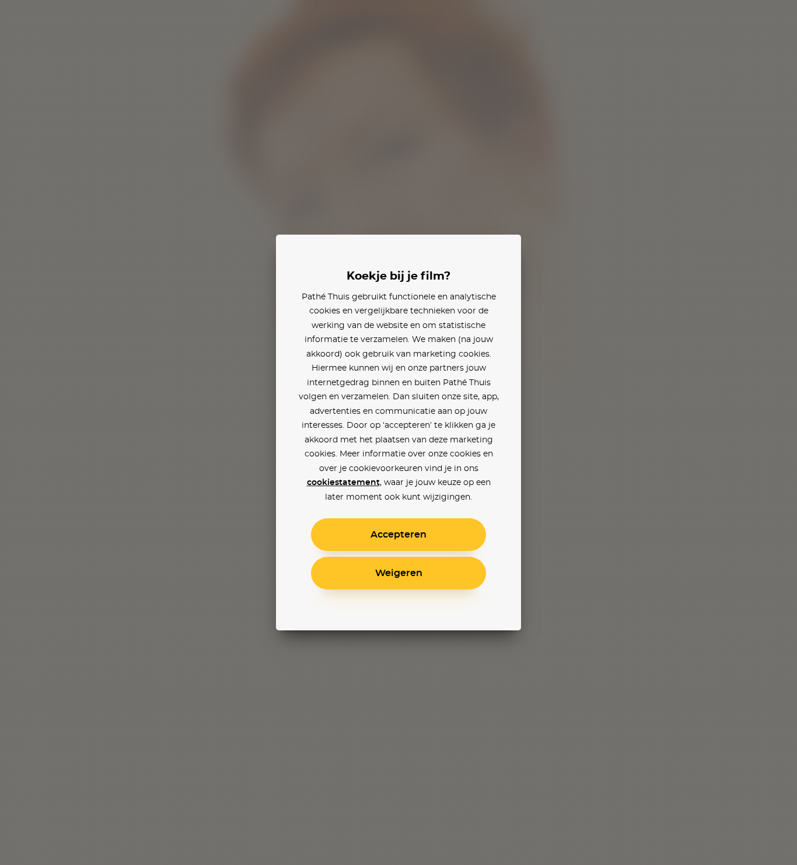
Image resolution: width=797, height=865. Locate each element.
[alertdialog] (398, 432)
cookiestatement (343, 483)
